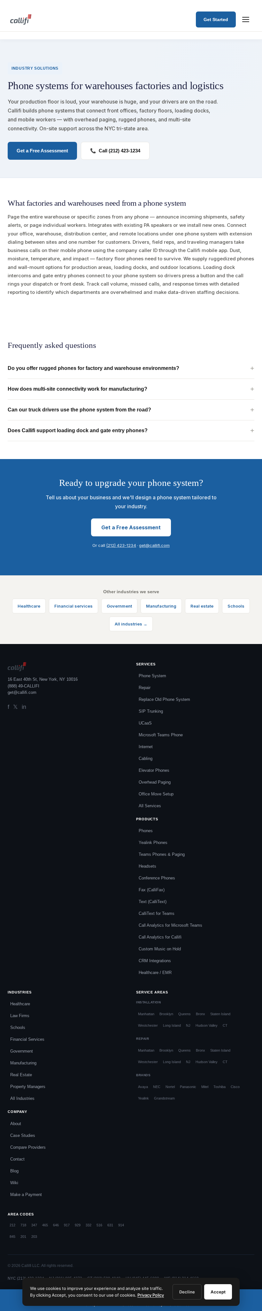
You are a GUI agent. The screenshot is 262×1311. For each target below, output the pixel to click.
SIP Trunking (151, 711)
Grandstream (164, 1098)
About (15, 1123)
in (24, 707)
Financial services (73, 606)
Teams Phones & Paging (162, 854)
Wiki (14, 1182)
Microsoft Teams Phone (161, 734)
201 (23, 1236)
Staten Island (220, 1014)
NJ (188, 1025)
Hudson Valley (207, 1025)
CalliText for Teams (156, 913)
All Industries (22, 1098)
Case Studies (22, 1135)
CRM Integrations (155, 960)
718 (23, 1225)
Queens (184, 1014)
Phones (146, 830)
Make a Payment (26, 1194)
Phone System (152, 675)
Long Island (172, 1025)
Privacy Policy (150, 1295)
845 (12, 1236)
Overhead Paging (155, 782)
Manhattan (146, 1014)
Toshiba (219, 1087)
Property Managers (27, 1086)
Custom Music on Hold (160, 949)
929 (78, 1225)
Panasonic (188, 1087)
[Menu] (246, 19)
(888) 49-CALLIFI (23, 686)
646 (56, 1225)
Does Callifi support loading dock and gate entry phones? (78, 430)
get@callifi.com (154, 545)
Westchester (148, 1025)
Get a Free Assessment (131, 527)
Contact (17, 1159)
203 (34, 1236)
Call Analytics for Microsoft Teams (170, 925)
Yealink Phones (153, 842)
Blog (14, 1171)
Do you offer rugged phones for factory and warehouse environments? (93, 368)
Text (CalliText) (152, 901)
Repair (144, 687)
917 (67, 1225)
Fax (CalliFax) (152, 889)
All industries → (131, 623)
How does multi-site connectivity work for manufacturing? (77, 389)
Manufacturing (161, 606)
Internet (146, 746)
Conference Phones (157, 878)
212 (12, 1225)
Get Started (216, 19)
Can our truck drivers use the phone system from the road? (79, 409)
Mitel (204, 1087)
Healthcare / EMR (155, 972)
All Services (150, 805)
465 (45, 1225)
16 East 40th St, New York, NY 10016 (43, 679)
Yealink (143, 1098)
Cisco (235, 1087)
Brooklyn (166, 1014)
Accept (218, 1291)
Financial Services (27, 1039)
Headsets (147, 866)
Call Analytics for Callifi (160, 937)
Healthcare (29, 606)
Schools (235, 606)
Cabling (145, 758)
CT (225, 1025)
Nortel (170, 1087)
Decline (187, 1291)
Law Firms (19, 1015)
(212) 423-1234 (121, 545)
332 (88, 1225)
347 (34, 1225)
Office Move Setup (156, 794)
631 (110, 1225)
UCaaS (145, 723)
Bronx (200, 1014)
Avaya (143, 1087)
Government (119, 606)
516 (99, 1225)
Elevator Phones (154, 770)
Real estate (201, 606)
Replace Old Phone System (164, 699)
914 (121, 1225)
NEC (156, 1087)
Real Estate (21, 1074)
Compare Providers (28, 1147)
